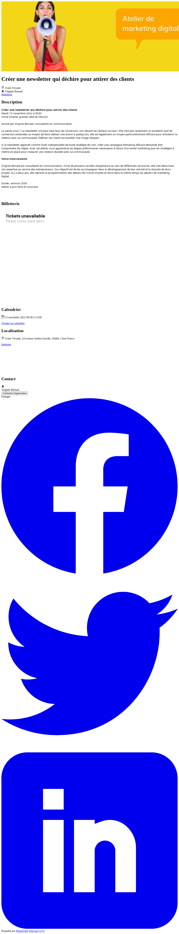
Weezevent (22, 930)
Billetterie (6, 94)
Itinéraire (6, 344)
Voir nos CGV (37, 930)
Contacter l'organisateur (15, 393)
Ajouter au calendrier (13, 323)
